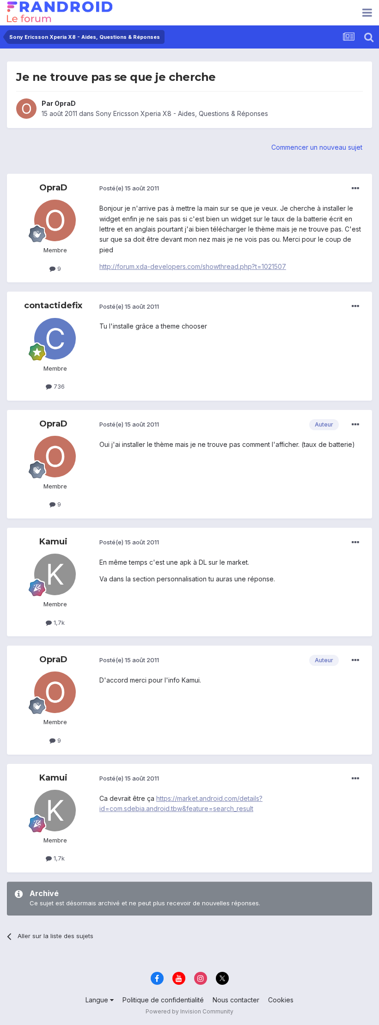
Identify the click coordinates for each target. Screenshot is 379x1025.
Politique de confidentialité (163, 1000)
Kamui (53, 542)
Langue (98, 1000)
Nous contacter (236, 1000)
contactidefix (53, 305)
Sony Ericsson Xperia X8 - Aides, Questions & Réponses (182, 113)
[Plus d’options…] (355, 188)
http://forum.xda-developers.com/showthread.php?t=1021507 (192, 266)
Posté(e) (129, 188)
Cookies (280, 1000)
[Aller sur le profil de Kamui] (55, 574)
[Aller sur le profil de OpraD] (26, 108)
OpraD (65, 103)
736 (58, 386)
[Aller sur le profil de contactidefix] (55, 339)
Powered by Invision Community (189, 1011)
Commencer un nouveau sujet (316, 147)
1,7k (58, 622)
